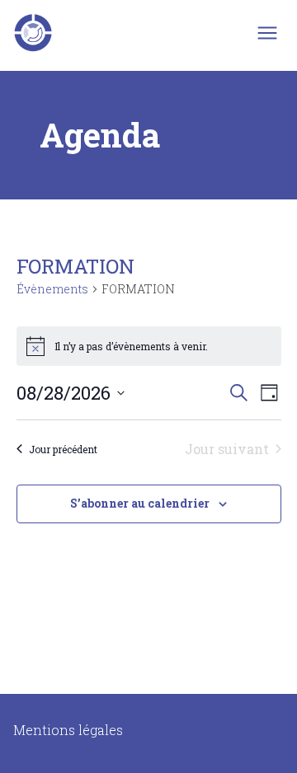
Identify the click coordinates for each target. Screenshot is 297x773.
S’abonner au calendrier (140, 503)
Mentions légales (68, 729)
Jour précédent (63, 449)
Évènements (52, 289)
